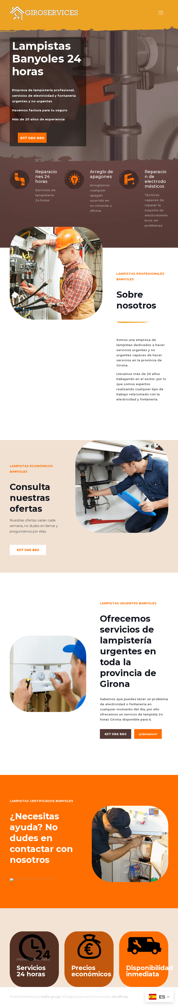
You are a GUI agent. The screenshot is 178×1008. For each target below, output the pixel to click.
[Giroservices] (44, 12)
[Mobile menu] (161, 13)
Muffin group (50, 997)
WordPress (120, 997)
